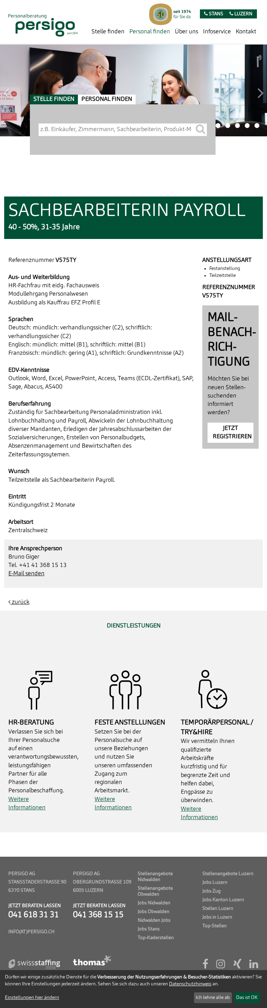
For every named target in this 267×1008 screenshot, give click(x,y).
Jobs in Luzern (217, 917)
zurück (20, 602)
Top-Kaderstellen (156, 938)
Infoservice (217, 32)
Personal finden (149, 32)
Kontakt (246, 32)
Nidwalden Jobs (154, 920)
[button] (20, 90)
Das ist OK (247, 997)
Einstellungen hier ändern (32, 997)
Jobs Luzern (214, 882)
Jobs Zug (211, 891)
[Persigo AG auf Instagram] (220, 966)
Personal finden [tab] (106, 99)
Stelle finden (107, 32)
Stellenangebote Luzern (227, 874)
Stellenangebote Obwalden (155, 891)
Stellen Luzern (217, 908)
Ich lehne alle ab (213, 997)
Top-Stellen (214, 926)
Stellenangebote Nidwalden (155, 877)
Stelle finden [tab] (53, 99)
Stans (215, 14)
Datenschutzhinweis (190, 984)
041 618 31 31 (33, 915)
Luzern (242, 14)
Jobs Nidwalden (154, 903)
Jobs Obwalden (153, 912)
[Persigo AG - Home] (43, 22)
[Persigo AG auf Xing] (237, 966)
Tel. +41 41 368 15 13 (37, 565)
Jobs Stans (149, 929)
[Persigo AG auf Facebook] (205, 966)
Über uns (186, 32)
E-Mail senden (26, 574)
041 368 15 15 (98, 915)
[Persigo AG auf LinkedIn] (253, 966)
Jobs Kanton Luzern (223, 900)
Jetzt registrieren (232, 432)
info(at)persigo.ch (31, 932)
